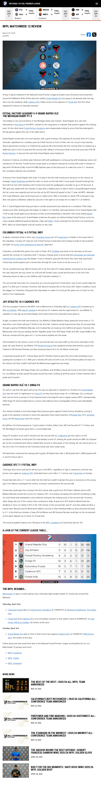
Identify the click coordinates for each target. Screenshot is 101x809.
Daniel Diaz (76, 415)
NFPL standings (52, 523)
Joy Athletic (12, 310)
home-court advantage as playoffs (29, 244)
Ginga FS (38, 393)
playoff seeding (29, 310)
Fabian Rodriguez (18, 181)
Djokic (50, 221)
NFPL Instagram (15, 663)
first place (19, 124)
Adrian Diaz (20, 418)
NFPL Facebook (15, 653)
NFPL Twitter (13, 658)
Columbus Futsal (43, 237)
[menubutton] (96, 3)
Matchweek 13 (9, 594)
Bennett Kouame (45, 345)
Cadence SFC (34, 102)
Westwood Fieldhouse (76, 610)
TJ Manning (62, 436)
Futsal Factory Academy (34, 128)
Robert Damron (9, 153)
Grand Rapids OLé (54, 98)
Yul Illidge (56, 251)
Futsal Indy (72, 102)
